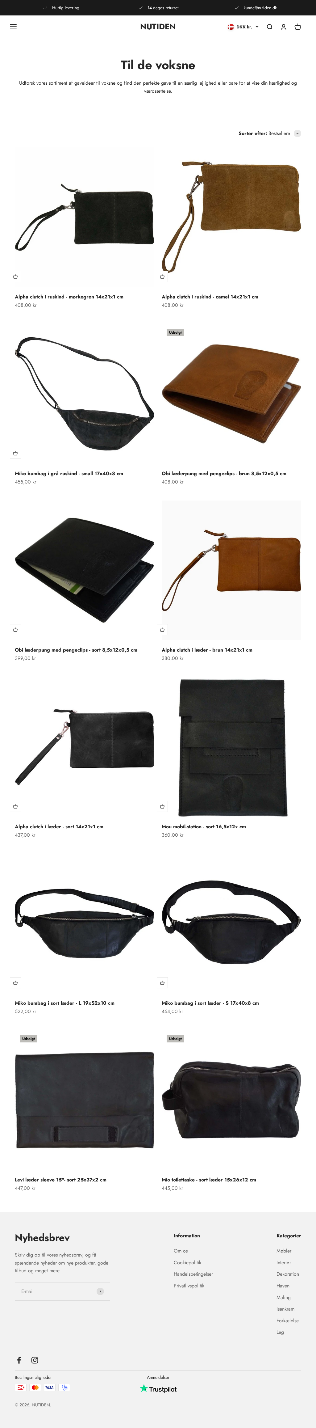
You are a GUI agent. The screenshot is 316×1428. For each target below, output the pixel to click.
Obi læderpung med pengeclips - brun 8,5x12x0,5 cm (224, 473)
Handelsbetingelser (193, 1274)
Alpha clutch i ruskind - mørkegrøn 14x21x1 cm (69, 296)
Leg (280, 1332)
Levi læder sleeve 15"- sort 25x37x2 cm (60, 1179)
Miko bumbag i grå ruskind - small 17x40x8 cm (69, 473)
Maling (283, 1297)
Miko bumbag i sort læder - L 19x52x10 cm (64, 1003)
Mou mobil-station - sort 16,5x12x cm (204, 826)
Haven (282, 1285)
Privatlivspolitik (189, 1285)
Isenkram (285, 1308)
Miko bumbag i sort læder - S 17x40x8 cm (210, 1003)
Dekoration (287, 1274)
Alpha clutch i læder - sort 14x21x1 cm (59, 826)
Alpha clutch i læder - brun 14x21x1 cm (207, 649)
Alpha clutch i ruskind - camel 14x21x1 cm (210, 296)
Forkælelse (287, 1320)
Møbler (283, 1250)
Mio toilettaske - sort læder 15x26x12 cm (209, 1179)
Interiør (283, 1262)
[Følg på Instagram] (35, 1360)
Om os (181, 1250)
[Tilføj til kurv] (15, 276)
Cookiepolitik (187, 1262)
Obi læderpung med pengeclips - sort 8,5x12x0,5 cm (76, 649)
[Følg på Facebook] (19, 1360)
